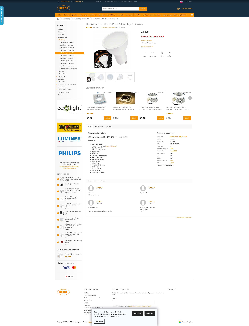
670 (171, 160)
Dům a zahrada (62, 37)
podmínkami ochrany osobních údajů (140, 306)
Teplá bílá (173, 151)
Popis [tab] (89, 127)
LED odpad (87, 305)
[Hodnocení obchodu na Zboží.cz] (69, 276)
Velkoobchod (88, 300)
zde (117, 316)
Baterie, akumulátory (64, 92)
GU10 (172, 163)
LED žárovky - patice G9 (67, 50)
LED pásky (61, 71)
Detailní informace (146, 47)
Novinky (60, 29)
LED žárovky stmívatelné (67, 63)
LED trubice (61, 77)
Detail (107, 118)
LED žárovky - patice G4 (67, 48)
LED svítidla (61, 82)
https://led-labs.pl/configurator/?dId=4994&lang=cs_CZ (69, 167)
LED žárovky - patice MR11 (67, 58)
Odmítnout (137, 313)
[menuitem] (58, 15)
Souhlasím (150, 313)
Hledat (143, 8)
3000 (171, 149)
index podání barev (111, 146)
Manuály (86, 303)
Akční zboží (61, 32)
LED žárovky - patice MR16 (67, 61)
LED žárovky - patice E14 (67, 45)
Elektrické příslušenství (65, 90)
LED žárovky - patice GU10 (67, 53)
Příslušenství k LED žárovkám (68, 69)
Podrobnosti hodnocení (108, 27)
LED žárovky (61, 40)
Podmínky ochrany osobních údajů (94, 308)
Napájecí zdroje (62, 87)
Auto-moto (61, 95)
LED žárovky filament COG (67, 66)
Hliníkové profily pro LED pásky (67, 84)
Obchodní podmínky (111, 2)
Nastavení (99, 321)
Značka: (120, 27)
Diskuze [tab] (109, 127)
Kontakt (98, 2)
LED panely (61, 79)
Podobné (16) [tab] (99, 127)
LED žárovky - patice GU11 (67, 56)
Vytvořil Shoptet (187, 322)
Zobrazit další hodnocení (184, 218)
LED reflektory (62, 74)
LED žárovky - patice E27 (67, 42)
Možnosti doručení (146, 41)
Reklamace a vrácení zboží (129, 2)
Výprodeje (61, 35)
